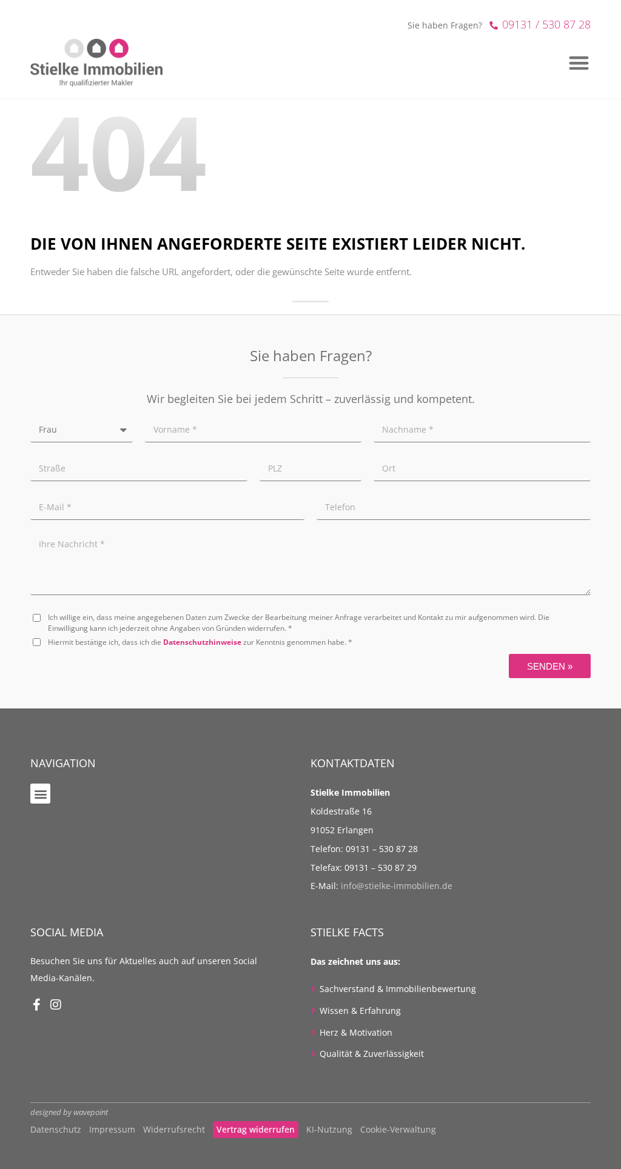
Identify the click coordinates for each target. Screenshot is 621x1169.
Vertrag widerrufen (256, 1129)
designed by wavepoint (69, 1112)
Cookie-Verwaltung (398, 1129)
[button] (40, 794)
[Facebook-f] (36, 1005)
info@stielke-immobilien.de (396, 885)
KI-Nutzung (329, 1129)
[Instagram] (56, 1005)
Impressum (112, 1129)
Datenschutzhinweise (202, 642)
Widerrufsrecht (174, 1129)
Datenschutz (55, 1129)
